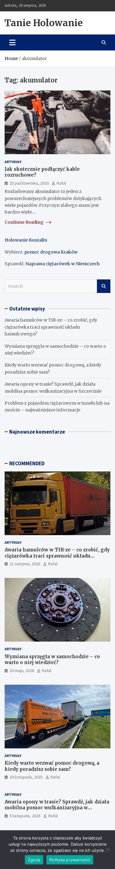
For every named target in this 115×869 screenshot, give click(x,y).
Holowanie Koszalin (26, 240)
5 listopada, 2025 (25, 816)
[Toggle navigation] (12, 42)
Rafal (61, 183)
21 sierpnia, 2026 (25, 564)
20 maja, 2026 (22, 670)
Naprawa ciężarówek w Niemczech (62, 263)
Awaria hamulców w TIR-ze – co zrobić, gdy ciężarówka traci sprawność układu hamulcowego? (51, 327)
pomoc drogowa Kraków (51, 252)
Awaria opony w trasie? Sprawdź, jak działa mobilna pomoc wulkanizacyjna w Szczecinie (57, 808)
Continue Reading (24, 222)
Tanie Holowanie (44, 23)
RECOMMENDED (26, 463)
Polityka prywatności (69, 859)
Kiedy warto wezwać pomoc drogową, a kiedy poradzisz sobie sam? (52, 766)
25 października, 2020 (29, 183)
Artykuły (13, 161)
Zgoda (34, 859)
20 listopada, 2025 (26, 777)
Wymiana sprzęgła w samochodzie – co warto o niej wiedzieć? (52, 660)
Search (103, 286)
